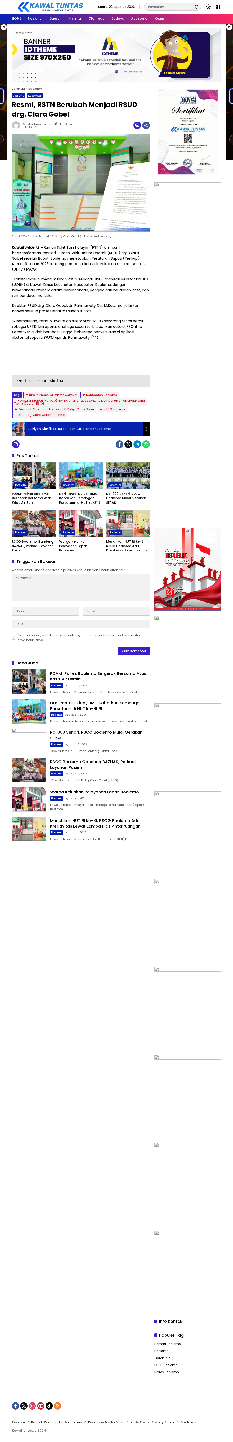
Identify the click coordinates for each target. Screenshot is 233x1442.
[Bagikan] (146, 125)
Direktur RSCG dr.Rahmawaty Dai (53, 395)
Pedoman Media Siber (106, 1422)
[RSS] (57, 1406)
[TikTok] (49, 1406)
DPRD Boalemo (166, 1365)
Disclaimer (189, 1422)
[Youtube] (40, 1406)
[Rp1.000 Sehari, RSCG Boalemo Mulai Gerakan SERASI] (128, 475)
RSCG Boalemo (115, 409)
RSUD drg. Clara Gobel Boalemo (41, 415)
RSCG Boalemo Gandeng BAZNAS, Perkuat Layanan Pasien (33, 546)
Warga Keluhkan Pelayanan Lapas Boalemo (73, 546)
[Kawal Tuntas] (50, 6)
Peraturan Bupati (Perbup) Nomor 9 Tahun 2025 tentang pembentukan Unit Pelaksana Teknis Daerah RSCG (79, 402)
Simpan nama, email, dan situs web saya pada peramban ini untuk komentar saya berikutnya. (79, 637)
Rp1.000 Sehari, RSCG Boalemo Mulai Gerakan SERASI (126, 498)
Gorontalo (162, 1358)
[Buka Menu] (218, 7)
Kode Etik (137, 1422)
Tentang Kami (70, 1422)
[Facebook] (119, 444)
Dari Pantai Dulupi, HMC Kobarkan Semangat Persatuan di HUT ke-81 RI (80, 498)
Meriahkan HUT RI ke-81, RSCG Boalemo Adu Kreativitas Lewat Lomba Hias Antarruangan (126, 546)
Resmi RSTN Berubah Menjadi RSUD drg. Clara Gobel (56, 409)
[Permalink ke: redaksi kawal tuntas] (17, 125)
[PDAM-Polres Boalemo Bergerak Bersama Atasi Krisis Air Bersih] (34, 475)
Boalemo (18, 95)
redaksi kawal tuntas (36, 124)
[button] (196, 6)
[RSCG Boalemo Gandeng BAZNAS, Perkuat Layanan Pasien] (34, 523)
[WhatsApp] (146, 444)
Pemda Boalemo (167, 1344)
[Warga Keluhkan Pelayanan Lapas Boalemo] (81, 523)
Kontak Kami (41, 1422)
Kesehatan (35, 95)
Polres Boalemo (166, 1372)
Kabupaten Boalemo (101, 395)
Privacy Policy (163, 1422)
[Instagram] (32, 1406)
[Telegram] (137, 444)
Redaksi (18, 1422)
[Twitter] (128, 444)
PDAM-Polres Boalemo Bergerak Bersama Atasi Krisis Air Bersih (32, 498)
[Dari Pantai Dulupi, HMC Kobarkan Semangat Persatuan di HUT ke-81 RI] (81, 475)
